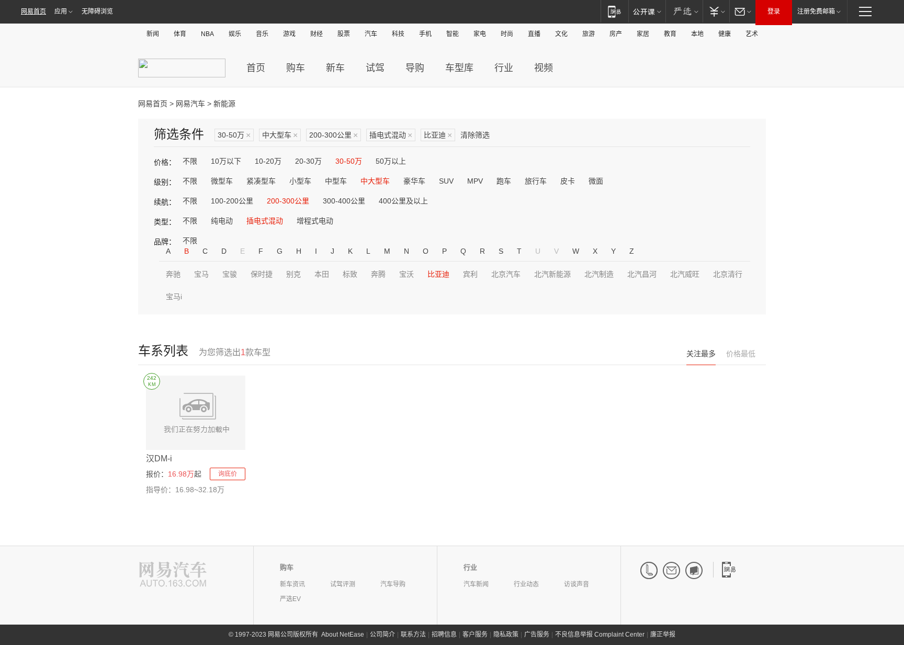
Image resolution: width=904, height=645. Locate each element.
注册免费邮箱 (816, 11)
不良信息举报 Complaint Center (600, 634)
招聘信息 (444, 634)
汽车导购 (392, 584)
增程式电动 (315, 221)
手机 (425, 34)
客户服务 (475, 634)
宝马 (201, 274)
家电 (479, 34)
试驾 (375, 68)
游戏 (289, 34)
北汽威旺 (684, 274)
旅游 (588, 34)
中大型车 (280, 135)
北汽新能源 (552, 274)
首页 (255, 68)
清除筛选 (475, 135)
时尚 (507, 34)
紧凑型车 (261, 181)
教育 (670, 34)
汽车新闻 (476, 584)
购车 (295, 68)
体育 (180, 34)
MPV (475, 181)
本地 (697, 34)
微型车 (222, 181)
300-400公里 (344, 201)
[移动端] (614, 11)
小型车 (300, 181)
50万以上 (391, 161)
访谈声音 (576, 584)
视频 (543, 68)
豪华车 (414, 181)
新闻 (152, 34)
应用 (60, 11)
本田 (321, 274)
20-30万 (308, 161)
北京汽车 (506, 274)
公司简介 (382, 634)
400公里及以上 (403, 201)
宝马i (174, 296)
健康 (724, 34)
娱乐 (235, 34)
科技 (398, 34)
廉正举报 (662, 634)
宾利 (470, 274)
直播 (534, 34)
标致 (350, 274)
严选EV (290, 599)
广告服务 (536, 634)
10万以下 (226, 161)
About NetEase (342, 634)
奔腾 (378, 274)
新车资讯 (292, 584)
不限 (190, 161)
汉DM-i (159, 458)
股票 (343, 34)
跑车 (503, 181)
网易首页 (33, 11)
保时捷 (262, 274)
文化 (561, 34)
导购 (414, 68)
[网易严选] (684, 11)
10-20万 (268, 161)
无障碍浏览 (97, 11)
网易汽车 (190, 103)
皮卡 (567, 181)
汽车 (371, 34)
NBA (207, 34)
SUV (446, 181)
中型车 (336, 181)
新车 (335, 68)
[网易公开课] (646, 11)
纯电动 (222, 221)
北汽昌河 (642, 274)
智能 (452, 34)
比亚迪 (438, 135)
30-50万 (234, 135)
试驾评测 (342, 584)
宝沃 (406, 274)
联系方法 (413, 634)
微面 (596, 181)
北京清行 (727, 274)
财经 (316, 34)
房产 (615, 34)
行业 (503, 68)
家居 (643, 34)
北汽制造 (599, 274)
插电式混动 (390, 135)
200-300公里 (333, 135)
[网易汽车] (173, 575)
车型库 (459, 68)
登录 (773, 11)
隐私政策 (505, 634)
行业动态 (526, 584)
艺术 (751, 34)
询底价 (227, 474)
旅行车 (536, 181)
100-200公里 (232, 201)
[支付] (716, 11)
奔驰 (173, 274)
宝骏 (229, 274)
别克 (293, 274)
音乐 (262, 34)
